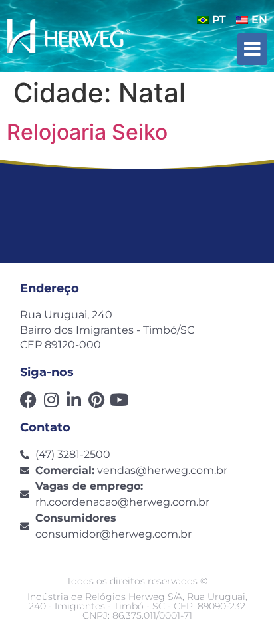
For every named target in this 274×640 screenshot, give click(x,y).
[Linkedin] (73, 399)
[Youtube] (118, 399)
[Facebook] (28, 399)
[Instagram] (51, 399)
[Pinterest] (96, 399)
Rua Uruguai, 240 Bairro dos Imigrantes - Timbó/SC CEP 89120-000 (107, 329)
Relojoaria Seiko (87, 132)
